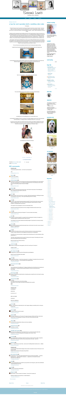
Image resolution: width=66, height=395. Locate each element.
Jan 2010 (50, 219)
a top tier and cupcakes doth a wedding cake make (52, 206)
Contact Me (39, 18)
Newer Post (11, 383)
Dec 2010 (50, 197)
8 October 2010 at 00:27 (15, 323)
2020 (49, 183)
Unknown (12, 175)
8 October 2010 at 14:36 (15, 352)
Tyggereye (12, 314)
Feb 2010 (50, 218)
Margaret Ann (13, 372)
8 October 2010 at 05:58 (15, 340)
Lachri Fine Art (50, 84)
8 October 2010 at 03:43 (15, 334)
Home (25, 18)
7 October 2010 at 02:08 (15, 261)
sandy (12, 361)
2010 (49, 196)
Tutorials (35, 18)
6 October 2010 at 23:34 (15, 255)
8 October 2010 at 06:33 (15, 345)
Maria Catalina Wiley (14, 354)
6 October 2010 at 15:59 (15, 221)
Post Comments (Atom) (29, 385)
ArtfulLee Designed (14, 180)
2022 (49, 180)
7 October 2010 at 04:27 (15, 285)
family (13, 163)
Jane (11, 211)
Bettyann (12, 188)
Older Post (43, 383)
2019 (49, 184)
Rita (11, 229)
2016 (49, 188)
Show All (56, 88)
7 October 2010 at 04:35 (15, 301)
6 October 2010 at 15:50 (15, 213)
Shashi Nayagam (13, 272)
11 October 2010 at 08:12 (15, 359)
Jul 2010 (50, 211)
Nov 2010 (50, 199)
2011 (49, 195)
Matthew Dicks (50, 73)
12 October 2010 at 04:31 (15, 365)
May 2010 (50, 214)
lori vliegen (12, 336)
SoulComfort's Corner (51, 76)
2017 (49, 187)
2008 (49, 222)
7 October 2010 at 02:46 (15, 276)
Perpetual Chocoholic (14, 325)
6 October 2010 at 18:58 (15, 241)
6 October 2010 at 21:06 (15, 248)
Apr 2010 (50, 215)
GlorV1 (12, 194)
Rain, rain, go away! (52, 204)
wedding (15, 163)
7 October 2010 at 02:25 (15, 270)
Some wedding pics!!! (52, 201)
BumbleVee (13, 342)
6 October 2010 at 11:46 (15, 173)
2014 (49, 191)
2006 (49, 225)
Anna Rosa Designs (14, 278)
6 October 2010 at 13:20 (15, 197)
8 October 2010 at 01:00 (15, 328)
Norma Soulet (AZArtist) (15, 263)
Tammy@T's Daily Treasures (15, 330)
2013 (49, 192)
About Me (30, 18)
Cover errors (49, 74)
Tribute (52, 148)
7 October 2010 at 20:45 (15, 312)
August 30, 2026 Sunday (51, 77)
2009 (49, 221)
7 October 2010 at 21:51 (15, 318)
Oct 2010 (50, 200)
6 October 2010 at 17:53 (15, 227)
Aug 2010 (50, 210)
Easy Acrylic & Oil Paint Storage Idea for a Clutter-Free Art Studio (51, 85)
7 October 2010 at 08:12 (15, 307)
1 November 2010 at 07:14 (15, 376)
